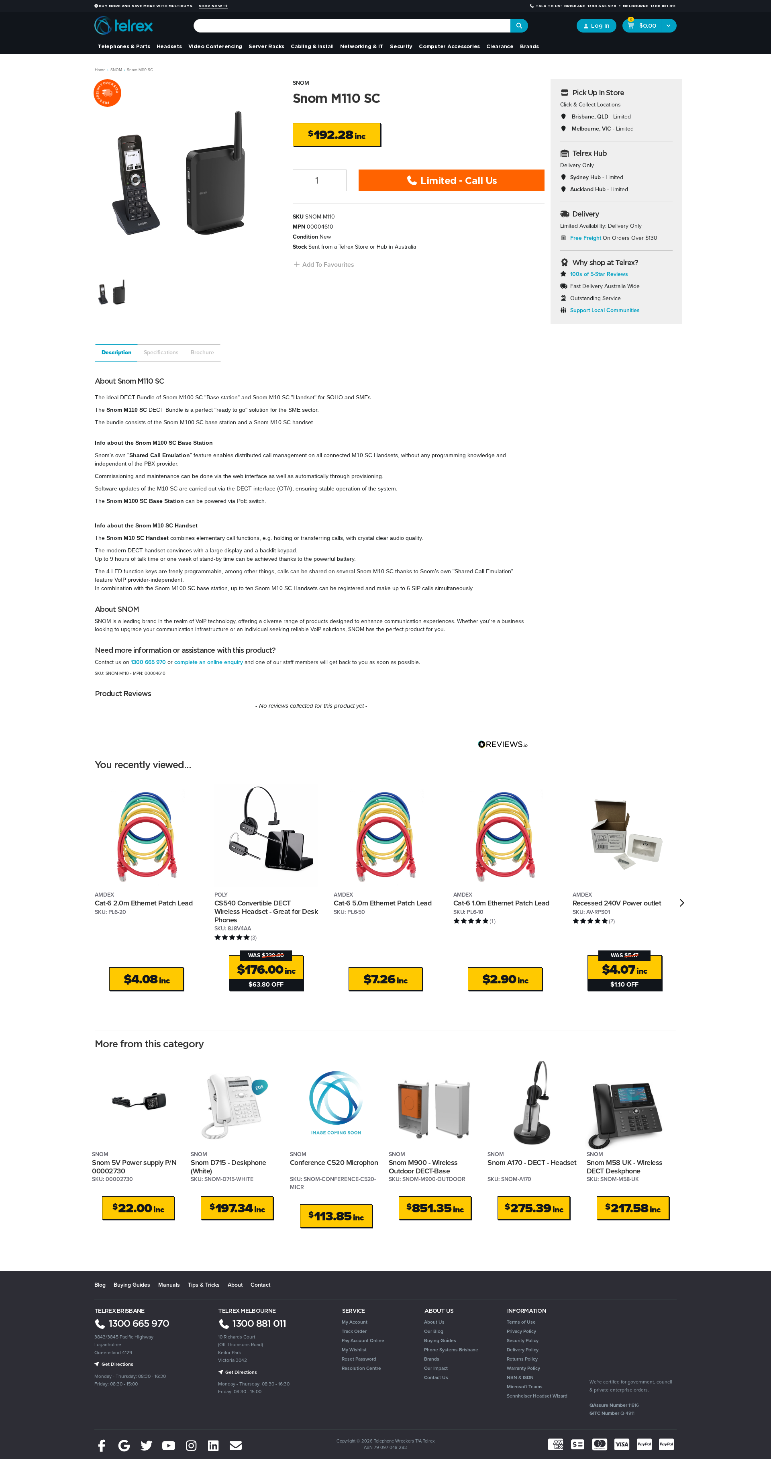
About (235, 1285)
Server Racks (266, 46)
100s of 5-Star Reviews (599, 274)
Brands (529, 46)
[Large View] (113, 292)
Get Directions (116, 1364)
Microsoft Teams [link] (525, 1386)
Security (401, 46)
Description (117, 352)
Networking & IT (361, 46)
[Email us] (235, 1446)
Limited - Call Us (457, 180)
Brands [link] (431, 1359)
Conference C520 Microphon (334, 1162)
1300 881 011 (258, 1323)
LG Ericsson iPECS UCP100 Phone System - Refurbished (65, 1426)
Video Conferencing (215, 46)
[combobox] (352, 26)
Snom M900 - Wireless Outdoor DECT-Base (423, 1166)
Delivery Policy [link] (522, 1349)
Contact (260, 1285)
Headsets (169, 46)
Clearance (500, 46)
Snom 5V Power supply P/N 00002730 (134, 1166)
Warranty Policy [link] (523, 1368)
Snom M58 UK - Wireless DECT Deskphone (625, 1166)
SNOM (301, 83)
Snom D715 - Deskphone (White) (228, 1166)
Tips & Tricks (204, 1285)
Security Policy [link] (522, 1340)
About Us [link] (434, 1322)
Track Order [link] (354, 1331)
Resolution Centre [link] (361, 1368)
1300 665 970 (148, 662)
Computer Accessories (449, 46)
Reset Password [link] (359, 1359)
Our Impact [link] (436, 1368)
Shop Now (211, 6)
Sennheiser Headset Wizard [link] (537, 1396)
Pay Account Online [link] (363, 1340)
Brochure (202, 352)
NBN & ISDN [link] (520, 1377)
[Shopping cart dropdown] (669, 26)
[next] (682, 903)
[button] (323, 264)
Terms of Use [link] (521, 1322)
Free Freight (585, 238)
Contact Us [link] (436, 1377)
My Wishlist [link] (354, 1349)
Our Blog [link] (433, 1331)
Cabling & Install (312, 46)
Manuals (169, 1285)
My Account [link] (354, 1322)
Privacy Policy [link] (521, 1331)
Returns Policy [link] (522, 1359)
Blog (100, 1285)
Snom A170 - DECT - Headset (531, 1162)
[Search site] (519, 26)
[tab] (116, 353)
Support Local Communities (605, 310)
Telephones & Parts (124, 46)
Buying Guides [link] (440, 1340)
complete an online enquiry (208, 662)
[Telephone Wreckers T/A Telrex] (123, 22)
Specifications (161, 352)
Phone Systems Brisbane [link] (451, 1349)
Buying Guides (132, 1285)
